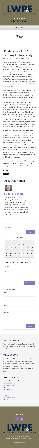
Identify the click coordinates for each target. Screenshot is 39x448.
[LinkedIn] (22, 419)
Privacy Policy (20, 436)
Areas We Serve (11, 355)
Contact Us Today (19, 42)
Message (7, 312)
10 (11, 247)
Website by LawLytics (19, 442)
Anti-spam (27, 436)
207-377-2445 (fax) (8, 389)
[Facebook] (17, 419)
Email (6, 305)
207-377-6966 (19, 21)
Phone (6, 299)
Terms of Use (12, 436)
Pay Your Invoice (11, 340)
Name (6, 292)
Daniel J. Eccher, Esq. (15, 58)
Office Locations (11, 377)
